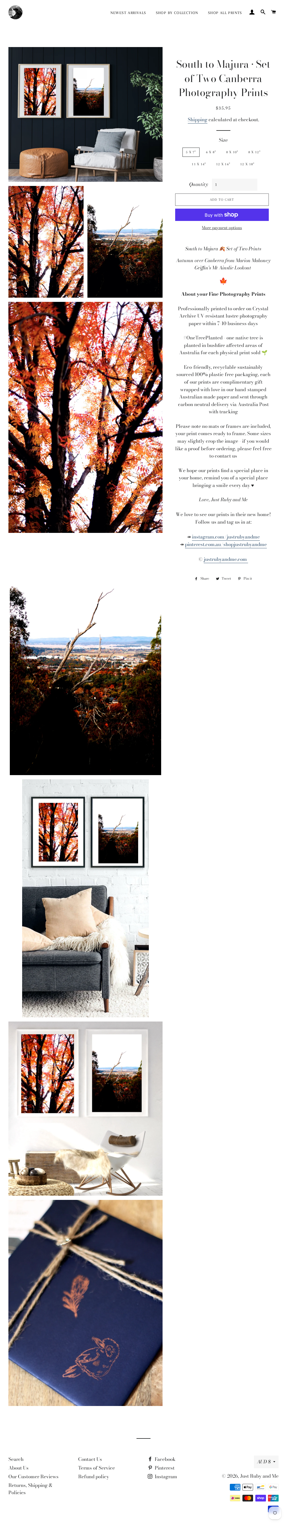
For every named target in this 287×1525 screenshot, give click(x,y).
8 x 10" (232, 152)
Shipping (197, 119)
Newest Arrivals (128, 13)
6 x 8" (211, 152)
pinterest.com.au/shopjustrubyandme (226, 544)
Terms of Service (96, 1468)
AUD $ (263, 1461)
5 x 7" (191, 152)
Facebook (164, 1459)
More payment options (222, 228)
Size (223, 140)
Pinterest (164, 1468)
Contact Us (90, 1459)
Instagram (165, 1476)
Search (16, 1459)
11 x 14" (199, 164)
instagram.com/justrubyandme (226, 536)
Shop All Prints (225, 13)
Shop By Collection (177, 13)
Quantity (198, 184)
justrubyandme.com (226, 559)
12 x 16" (223, 164)
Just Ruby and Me (259, 1476)
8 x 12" (254, 152)
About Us (18, 1468)
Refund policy (93, 1476)
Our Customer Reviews (33, 1476)
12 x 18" (247, 164)
